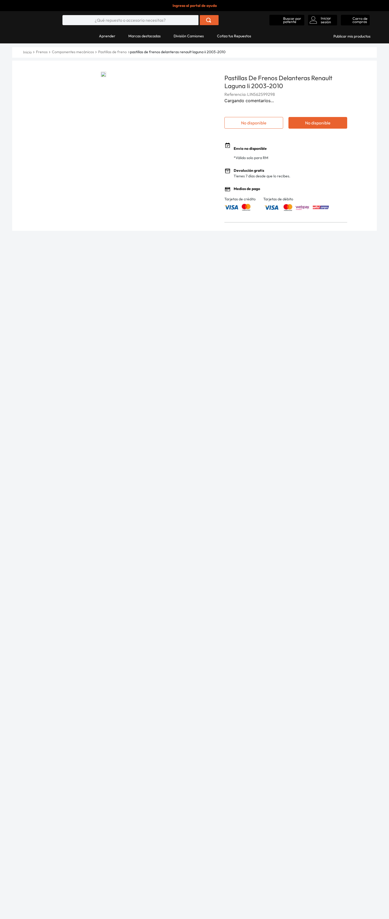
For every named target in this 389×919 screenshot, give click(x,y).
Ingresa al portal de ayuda (195, 5)
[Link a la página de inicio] (28, 52)
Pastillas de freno (112, 51)
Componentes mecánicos (73, 51)
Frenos (42, 51)
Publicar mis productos (351, 36)
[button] (286, 20)
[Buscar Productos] (208, 20)
